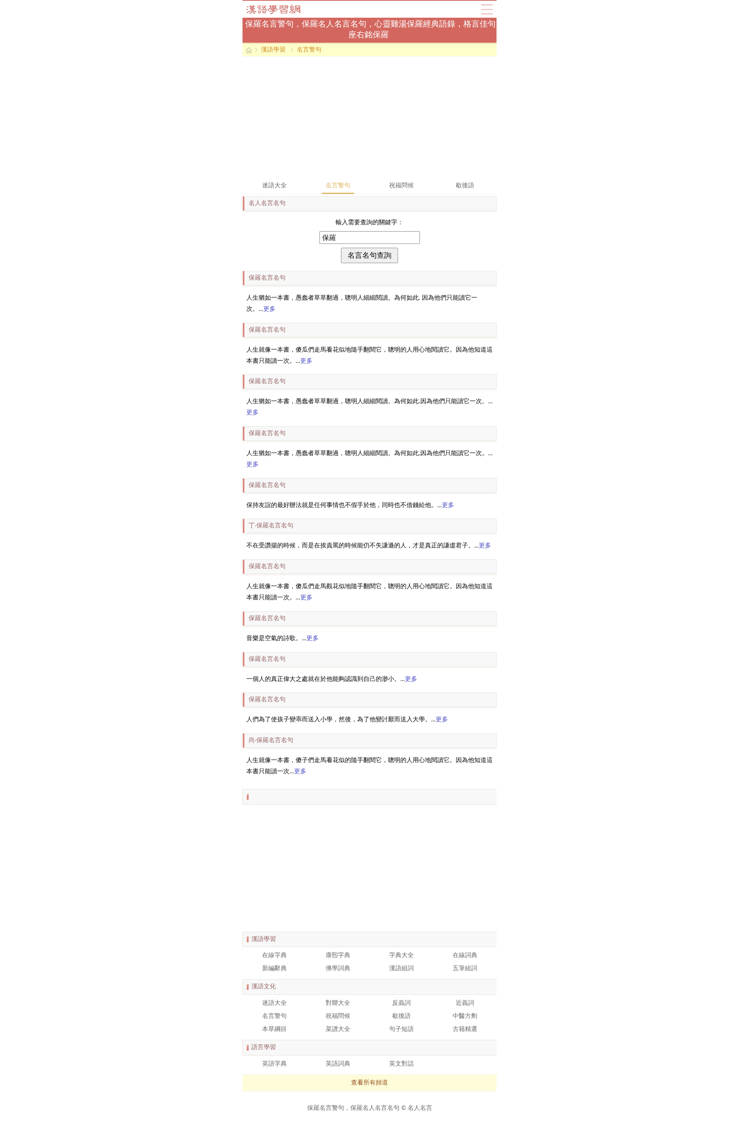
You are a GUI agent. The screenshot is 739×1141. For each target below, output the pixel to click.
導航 (487, 9)
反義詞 (401, 1003)
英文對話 (401, 1064)
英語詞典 (338, 1064)
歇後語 (465, 186)
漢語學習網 (280, 9)
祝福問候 (401, 186)
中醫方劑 (465, 1016)
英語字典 (274, 1064)
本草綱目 (274, 1029)
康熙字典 (338, 956)
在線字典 (274, 956)
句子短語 (401, 1029)
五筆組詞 (465, 969)
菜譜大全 (338, 1029)
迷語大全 (274, 186)
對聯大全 (338, 1003)
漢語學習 (273, 50)
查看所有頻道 (369, 1083)
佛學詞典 (338, 969)
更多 (269, 309)
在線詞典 (465, 956)
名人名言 (420, 1108)
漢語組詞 (401, 969)
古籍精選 (465, 1029)
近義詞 (465, 1003)
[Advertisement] (369, 118)
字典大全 (401, 956)
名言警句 (309, 50)
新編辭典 (274, 969)
